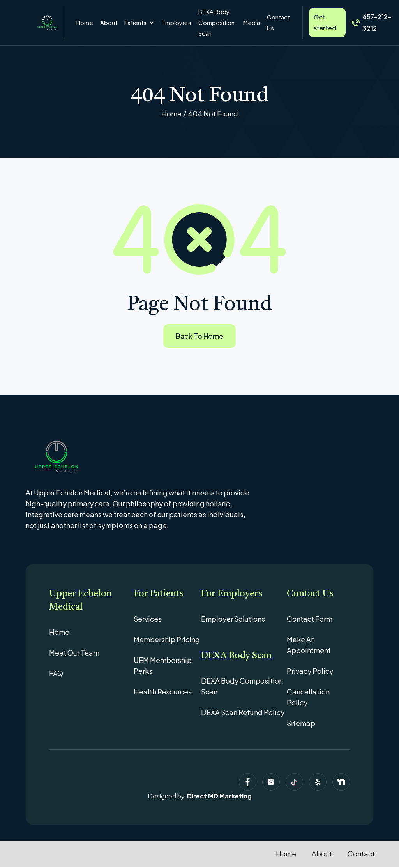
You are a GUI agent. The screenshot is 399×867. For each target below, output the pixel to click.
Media (251, 22)
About (108, 22)
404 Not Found (213, 113)
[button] (139, 22)
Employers (176, 22)
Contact (361, 853)
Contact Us (278, 22)
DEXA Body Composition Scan (216, 22)
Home (84, 22)
